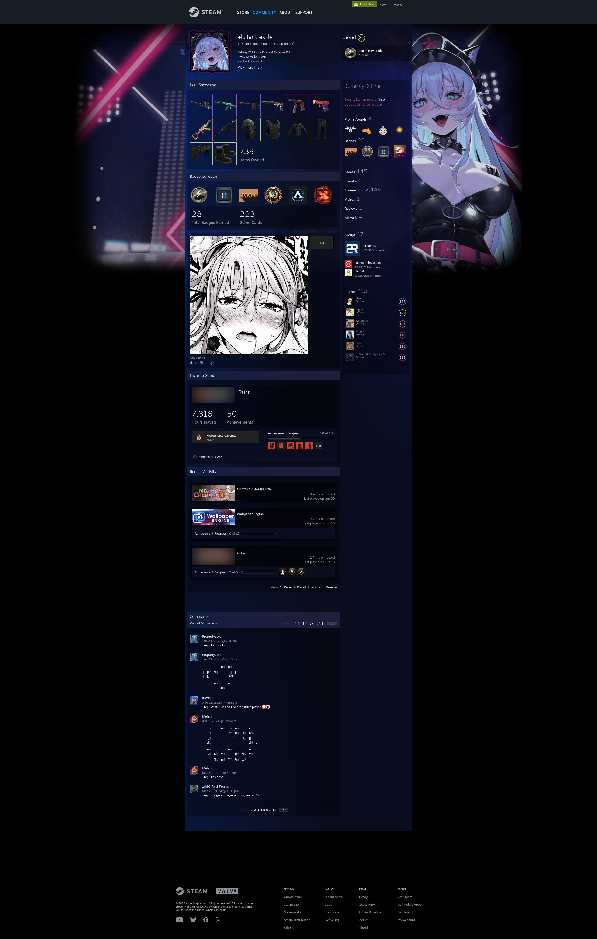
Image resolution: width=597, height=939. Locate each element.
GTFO (241, 553)
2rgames (369, 245)
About (285, 12)
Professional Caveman (221, 435)
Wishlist (316, 587)
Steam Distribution (297, 920)
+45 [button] (318, 446)
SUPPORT (304, 12)
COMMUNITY (264, 12)
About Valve (334, 897)
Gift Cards (291, 927)
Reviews (331, 587)
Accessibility (366, 904)
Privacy (363, 897)
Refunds (363, 927)
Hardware (332, 912)
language (398, 4)
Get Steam (405, 897)
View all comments (204, 623)
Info (382, 99)
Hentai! (359, 271)
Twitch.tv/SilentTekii (252, 56)
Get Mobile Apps (409, 904)
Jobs (328, 904)
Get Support (406, 912)
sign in (383, 4)
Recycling (332, 920)
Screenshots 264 (210, 457)
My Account (406, 920)
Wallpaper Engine (250, 514)
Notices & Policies (370, 912)
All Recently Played (293, 587)
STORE (243, 12)
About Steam (293, 897)
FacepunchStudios (367, 262)
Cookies (363, 920)
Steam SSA (291, 904)
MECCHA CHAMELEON (254, 489)
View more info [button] (249, 67)
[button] (376, 37)
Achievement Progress (284, 433)
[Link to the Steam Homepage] (206, 16)
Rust (244, 392)
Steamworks (292, 912)
